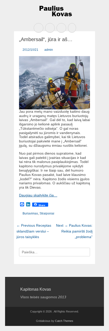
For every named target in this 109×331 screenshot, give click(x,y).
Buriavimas (30, 213)
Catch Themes (64, 320)
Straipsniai (47, 213)
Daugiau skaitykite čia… (38, 195)
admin (48, 50)
